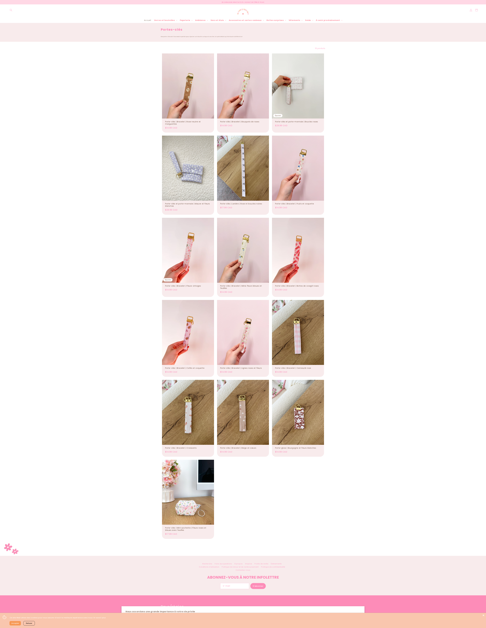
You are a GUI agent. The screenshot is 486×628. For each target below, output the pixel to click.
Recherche (207, 564)
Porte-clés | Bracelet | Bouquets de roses (239, 122)
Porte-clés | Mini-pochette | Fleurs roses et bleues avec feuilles (185, 529)
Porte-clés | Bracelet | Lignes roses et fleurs (241, 368)
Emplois (248, 564)
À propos (238, 564)
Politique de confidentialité (273, 567)
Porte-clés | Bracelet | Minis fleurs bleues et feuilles (241, 287)
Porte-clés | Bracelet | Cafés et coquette (185, 368)
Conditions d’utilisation (209, 567)
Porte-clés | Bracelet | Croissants (181, 448)
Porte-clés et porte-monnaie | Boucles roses (296, 122)
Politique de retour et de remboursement (240, 567)
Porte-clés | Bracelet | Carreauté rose (293, 368)
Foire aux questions (223, 564)
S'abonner (258, 586)
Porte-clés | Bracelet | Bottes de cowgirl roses (297, 286)
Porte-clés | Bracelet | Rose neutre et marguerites (183, 123)
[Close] (483, 615)
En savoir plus (100, 617)
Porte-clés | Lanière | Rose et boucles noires (241, 204)
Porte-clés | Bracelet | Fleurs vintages (183, 286)
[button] (11, 10)
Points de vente (261, 564)
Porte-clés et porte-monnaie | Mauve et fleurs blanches (187, 205)
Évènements (276, 564)
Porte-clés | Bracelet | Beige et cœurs (238, 448)
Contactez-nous (243, 570)
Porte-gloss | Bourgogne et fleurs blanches (295, 448)
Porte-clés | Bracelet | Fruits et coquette (294, 204)
